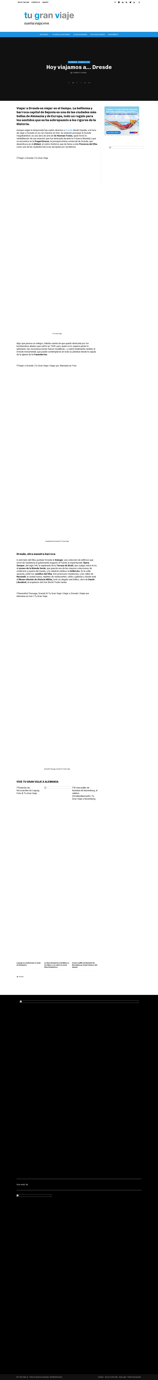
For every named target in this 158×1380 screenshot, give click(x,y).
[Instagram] (119, 2)
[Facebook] (115, 2)
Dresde (68, 130)
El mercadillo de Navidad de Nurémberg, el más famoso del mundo (84, 965)
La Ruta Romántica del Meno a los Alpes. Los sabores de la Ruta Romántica (56, 965)
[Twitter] (130, 2)
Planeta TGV (84, 62)
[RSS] (126, 2)
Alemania (72, 62)
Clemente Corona (80, 73)
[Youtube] (134, 2)
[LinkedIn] (122, 2)
